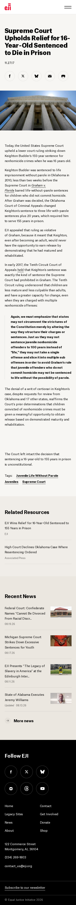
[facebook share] (10, 76)
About (9, 830)
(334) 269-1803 (15, 857)
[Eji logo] (8, 6)
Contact (45, 805)
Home (9, 805)
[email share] (50, 76)
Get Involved (49, 814)
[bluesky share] (36, 76)
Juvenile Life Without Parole (37, 475)
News (9, 822)
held (20, 269)
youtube (42, 788)
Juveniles (11, 481)
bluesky (42, 772)
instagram (11, 788)
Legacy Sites (14, 814)
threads (26, 788)
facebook (11, 772)
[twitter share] (23, 76)
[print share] (63, 76)
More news (24, 720)
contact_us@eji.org (18, 865)
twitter (26, 772)
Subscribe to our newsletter (25, 887)
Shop (44, 830)
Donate (45, 822)
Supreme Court (34, 481)
